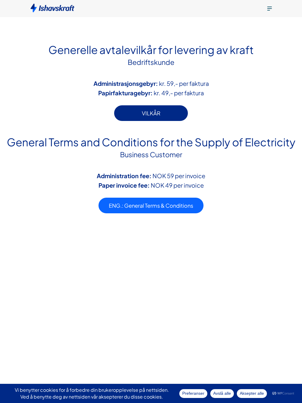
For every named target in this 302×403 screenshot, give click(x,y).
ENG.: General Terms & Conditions (151, 205)
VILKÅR (151, 113)
